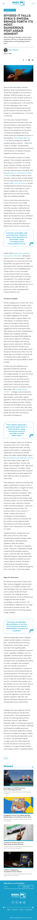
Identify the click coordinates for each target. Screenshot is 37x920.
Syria (5, 758)
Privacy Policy (28, 909)
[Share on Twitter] (26, 60)
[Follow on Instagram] (24, 902)
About (8, 909)
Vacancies (14, 909)
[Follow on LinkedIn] (20, 902)
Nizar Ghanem (13, 50)
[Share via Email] (29, 60)
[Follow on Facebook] (12, 902)
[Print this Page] (32, 60)
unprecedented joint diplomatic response (19, 458)
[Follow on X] (16, 902)
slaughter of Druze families (17, 183)
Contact (21, 909)
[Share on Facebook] (23, 60)
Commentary (9, 10)
